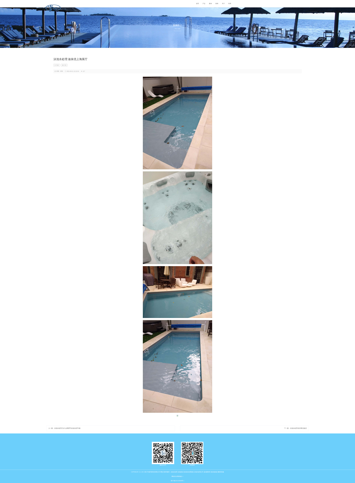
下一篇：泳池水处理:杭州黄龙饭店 (295, 428)
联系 (229, 3)
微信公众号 (163, 465)
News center (177, 28)
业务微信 (192, 465)
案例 (210, 3)
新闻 (216, 3)
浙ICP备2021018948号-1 (177, 480)
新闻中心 (177, 25)
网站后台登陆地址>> (177, 476)
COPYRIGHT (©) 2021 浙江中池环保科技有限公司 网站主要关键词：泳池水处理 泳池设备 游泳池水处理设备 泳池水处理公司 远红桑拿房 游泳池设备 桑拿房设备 (177, 472)
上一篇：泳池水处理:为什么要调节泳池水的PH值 (64, 428)
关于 (223, 3)
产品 (204, 3)
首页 (197, 3)
